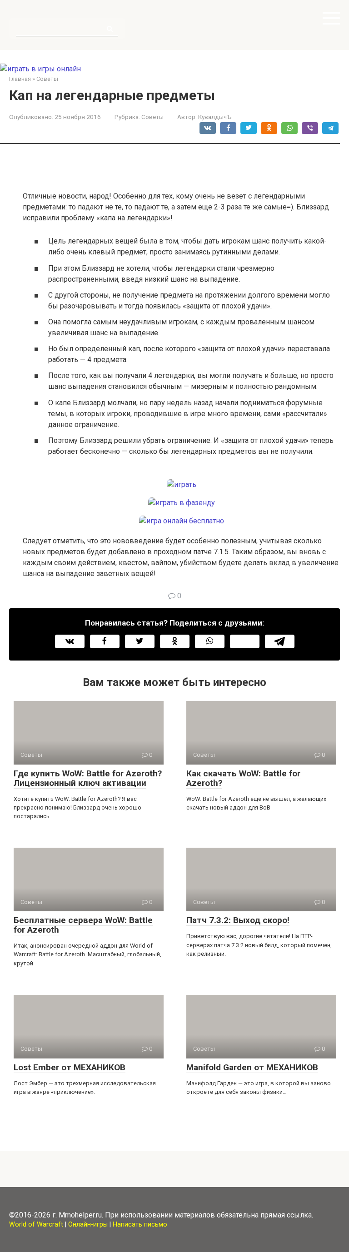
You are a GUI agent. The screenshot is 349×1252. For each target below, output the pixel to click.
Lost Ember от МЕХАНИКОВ (69, 1067)
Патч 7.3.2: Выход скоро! (237, 920)
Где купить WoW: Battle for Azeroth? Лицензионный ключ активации (88, 778)
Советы (152, 116)
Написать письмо (140, 1224)
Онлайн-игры (88, 1224)
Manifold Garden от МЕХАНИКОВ (252, 1067)
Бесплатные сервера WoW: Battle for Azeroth (83, 925)
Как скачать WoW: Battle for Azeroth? (243, 778)
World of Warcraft (36, 1224)
